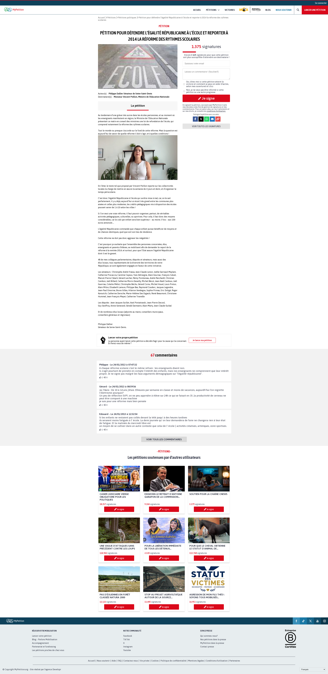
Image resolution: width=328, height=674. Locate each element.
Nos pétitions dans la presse (213, 639)
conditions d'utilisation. (216, 111)
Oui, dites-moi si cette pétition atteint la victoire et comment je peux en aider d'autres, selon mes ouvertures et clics (207, 84)
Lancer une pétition (314, 9)
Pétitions (111, 17)
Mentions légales (196, 661)
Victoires (230, 9)
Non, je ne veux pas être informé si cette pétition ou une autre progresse (205, 91)
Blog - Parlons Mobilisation (44, 639)
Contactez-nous (130, 661)
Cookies (155, 661)
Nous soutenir (283, 9)
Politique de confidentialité (173, 661)
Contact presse (207, 646)
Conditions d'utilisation (216, 661)
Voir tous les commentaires (164, 439)
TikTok (126, 639)
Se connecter (321, 3)
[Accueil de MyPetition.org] (14, 10)
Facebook (127, 636)
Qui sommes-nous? (209, 636)
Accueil (197, 9)
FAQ (119, 661)
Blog (268, 9)
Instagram (127, 646)
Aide (114, 661)
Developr (57, 669)
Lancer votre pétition (42, 636)
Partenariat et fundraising (44, 646)
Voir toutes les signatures (206, 126)
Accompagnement (40, 643)
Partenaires (234, 661)
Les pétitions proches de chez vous (48, 650)
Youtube (127, 650)
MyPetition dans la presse (212, 643)
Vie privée (144, 661)
